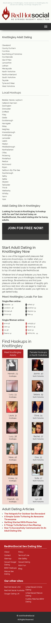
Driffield (5, 112)
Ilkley (4, 126)
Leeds (4, 141)
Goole (4, 118)
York (4, 199)
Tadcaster (6, 185)
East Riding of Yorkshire (12, 54)
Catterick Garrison (9, 103)
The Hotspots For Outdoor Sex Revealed (24, 514)
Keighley (5, 129)
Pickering (6, 155)
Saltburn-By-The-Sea (11, 170)
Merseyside (7, 69)
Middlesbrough (8, 147)
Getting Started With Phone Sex (20, 522)
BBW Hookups (10, 568)
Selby (4, 176)
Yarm (4, 196)
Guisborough (7, 120)
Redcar (5, 161)
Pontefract (6, 158)
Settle (4, 179)
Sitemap (7, 558)
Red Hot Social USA (12, 587)
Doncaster (6, 109)
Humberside (7, 57)
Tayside (5, 80)
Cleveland (6, 45)
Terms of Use (23, 555)
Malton (5, 144)
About (6, 552)
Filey (4, 115)
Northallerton (7, 150)
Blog (20, 569)
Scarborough (7, 173)
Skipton (5, 182)
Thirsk (4, 188)
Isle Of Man (6, 60)
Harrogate (6, 123)
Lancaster (6, 138)
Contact (7, 555)
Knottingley (7, 135)
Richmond (6, 164)
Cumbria (5, 51)
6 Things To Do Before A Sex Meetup (22, 525)
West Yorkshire (8, 86)
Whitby (5, 193)
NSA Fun (22, 565)
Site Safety (22, 558)
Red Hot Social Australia (14, 590)
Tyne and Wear (8, 83)
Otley (4, 152)
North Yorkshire (8, 71)
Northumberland (9, 74)
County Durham (9, 48)
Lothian (5, 66)
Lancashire (6, 63)
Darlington (6, 106)
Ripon (4, 167)
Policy (20, 552)
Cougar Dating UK (11, 594)
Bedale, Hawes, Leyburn (12, 100)
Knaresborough (8, 132)
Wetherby (6, 191)
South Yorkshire (8, 77)
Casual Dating (24, 562)
